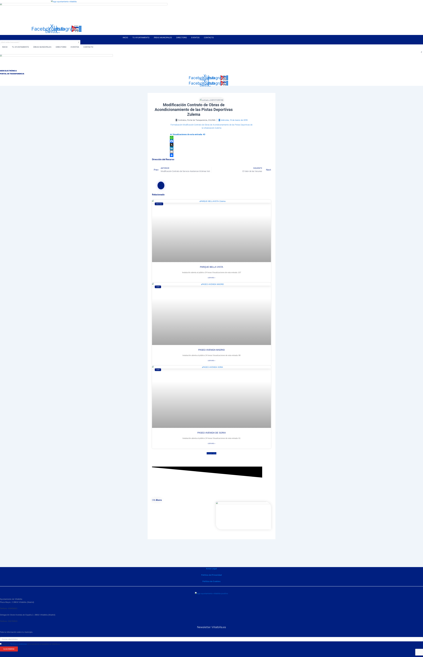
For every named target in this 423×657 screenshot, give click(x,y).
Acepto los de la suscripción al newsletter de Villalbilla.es (31, 644)
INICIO (125, 37)
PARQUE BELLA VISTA (211, 267)
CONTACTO (209, 37)
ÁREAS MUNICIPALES (163, 37)
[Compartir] (211, 155)
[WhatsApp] (211, 137)
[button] (211, 453)
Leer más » (211, 277)
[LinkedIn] (211, 148)
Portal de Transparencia (197, 120)
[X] (211, 144)
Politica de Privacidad (211, 575)
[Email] (211, 151)
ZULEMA (211, 120)
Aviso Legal (211, 569)
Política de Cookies (211, 581)
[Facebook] (211, 141)
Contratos (182, 120)
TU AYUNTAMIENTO (140, 37)
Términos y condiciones (18, 644)
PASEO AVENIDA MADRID (211, 350)
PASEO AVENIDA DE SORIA (211, 433)
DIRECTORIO (181, 37)
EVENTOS (195, 37)
